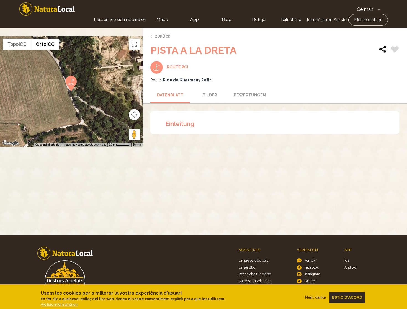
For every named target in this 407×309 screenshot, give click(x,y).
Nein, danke (315, 297)
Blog (226, 19)
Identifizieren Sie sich (328, 19)
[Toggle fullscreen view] (134, 44)
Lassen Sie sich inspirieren (120, 19)
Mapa (162, 19)
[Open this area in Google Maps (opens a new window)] (10, 143)
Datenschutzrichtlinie (255, 281)
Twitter (309, 281)
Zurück (162, 36)
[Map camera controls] (134, 114)
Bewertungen (250, 95)
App (194, 19)
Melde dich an (368, 19)
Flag (394, 50)
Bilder (210, 95)
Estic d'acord (347, 297)
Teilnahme (290, 19)
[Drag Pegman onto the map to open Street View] (134, 134)
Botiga (259, 19)
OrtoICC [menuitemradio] (45, 44)
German (365, 9)
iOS (346, 260)
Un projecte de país (253, 260)
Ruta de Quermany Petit (187, 80)
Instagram (312, 274)
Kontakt (310, 260)
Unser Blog (247, 267)
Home (47, 9)
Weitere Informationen (59, 304)
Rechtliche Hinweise (255, 274)
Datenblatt (170, 95)
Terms (137, 144)
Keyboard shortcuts (47, 144)
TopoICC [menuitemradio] (17, 44)
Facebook (311, 267)
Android (350, 267)
